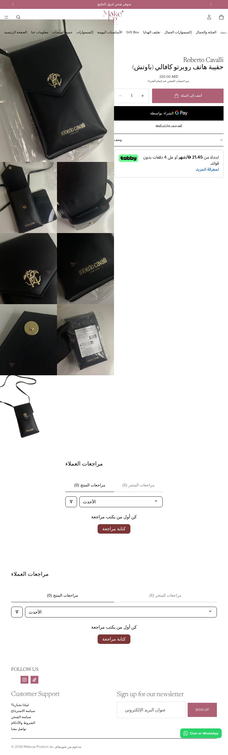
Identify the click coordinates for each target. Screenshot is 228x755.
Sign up (202, 710)
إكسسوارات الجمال (178, 32)
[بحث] (18, 17)
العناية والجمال (206, 32)
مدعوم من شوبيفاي (68, 746)
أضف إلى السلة (191, 95)
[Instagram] (24, 680)
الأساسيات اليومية (109, 32)
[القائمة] (6, 17)
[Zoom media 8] (28, 410)
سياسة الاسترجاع (23, 711)
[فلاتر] (71, 501)
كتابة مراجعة (114, 529)
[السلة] (221, 17)
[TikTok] (34, 680)
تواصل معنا (18, 729)
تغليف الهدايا (151, 32)
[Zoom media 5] (85, 268)
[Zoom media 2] (28, 197)
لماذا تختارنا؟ (20, 705)
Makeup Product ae (38, 746)
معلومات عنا (39, 32)
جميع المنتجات (62, 32)
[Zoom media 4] (28, 268)
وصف (118, 140)
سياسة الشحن (21, 717)
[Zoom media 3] (85, 197)
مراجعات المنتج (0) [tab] (89, 485)
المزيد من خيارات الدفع (169, 125)
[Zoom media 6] (28, 339)
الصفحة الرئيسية (15, 32)
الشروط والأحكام (23, 723)
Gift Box (132, 32)
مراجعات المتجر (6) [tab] (138, 485)
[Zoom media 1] (57, 90)
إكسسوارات (84, 32)
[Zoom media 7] (85, 339)
